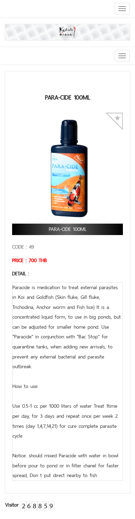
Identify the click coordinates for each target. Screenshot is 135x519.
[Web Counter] (37, 504)
